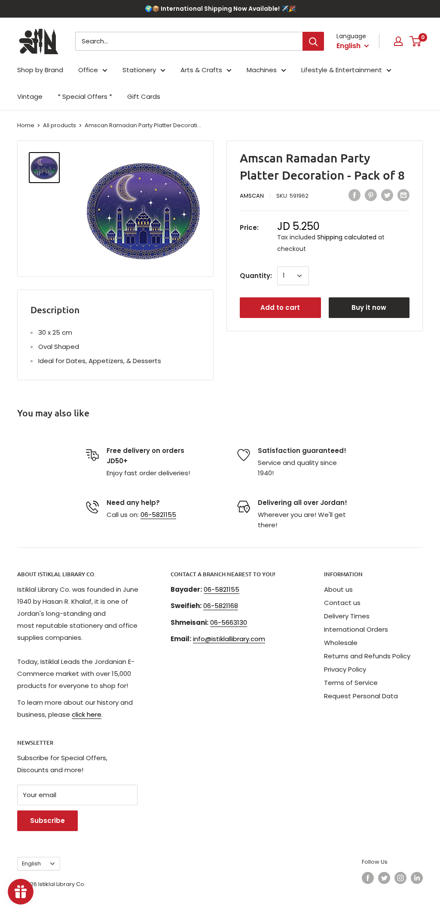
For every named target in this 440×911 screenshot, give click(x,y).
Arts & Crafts (201, 69)
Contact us (342, 602)
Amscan (252, 196)
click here (86, 714)
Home (25, 125)
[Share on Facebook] (354, 195)
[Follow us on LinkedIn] (417, 878)
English (31, 863)
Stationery (139, 69)
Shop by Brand (40, 69)
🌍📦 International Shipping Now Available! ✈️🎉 (220, 8)
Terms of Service (351, 682)
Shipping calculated (346, 237)
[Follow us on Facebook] (368, 878)
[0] (415, 41)
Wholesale (341, 642)
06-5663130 (228, 622)
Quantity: (256, 275)
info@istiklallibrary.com (229, 638)
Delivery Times (347, 616)
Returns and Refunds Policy (367, 655)
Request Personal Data (361, 695)
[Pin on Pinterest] (371, 195)
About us (338, 589)
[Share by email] (403, 195)
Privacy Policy (345, 669)
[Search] (313, 41)
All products (59, 125)
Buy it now (368, 307)
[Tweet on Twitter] (387, 195)
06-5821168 (220, 605)
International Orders (356, 629)
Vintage (30, 96)
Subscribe (47, 820)
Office (88, 69)
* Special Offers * (85, 96)
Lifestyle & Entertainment (341, 69)
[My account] (398, 41)
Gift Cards (143, 96)
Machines (262, 69)
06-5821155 (158, 514)
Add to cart (280, 307)
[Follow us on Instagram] (400, 878)
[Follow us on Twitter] (384, 878)
